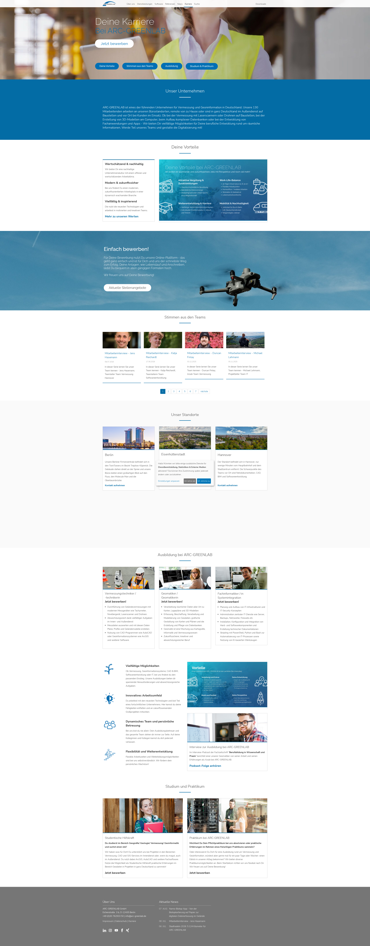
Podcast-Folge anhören (205, 766)
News (180, 4)
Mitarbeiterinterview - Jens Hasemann (187, 921)
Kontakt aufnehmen (115, 485)
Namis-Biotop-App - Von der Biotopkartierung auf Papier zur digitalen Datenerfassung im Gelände (187, 912)
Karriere (188, 4)
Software (159, 4)
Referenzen (170, 4)
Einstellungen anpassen (169, 481)
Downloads (261, 4)
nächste (204, 391)
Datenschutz (121, 921)
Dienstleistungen (144, 4)
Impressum (108, 921)
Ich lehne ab (189, 481)
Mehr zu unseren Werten (121, 216)
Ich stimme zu (204, 481)
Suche (197, 4)
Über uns (131, 4)
